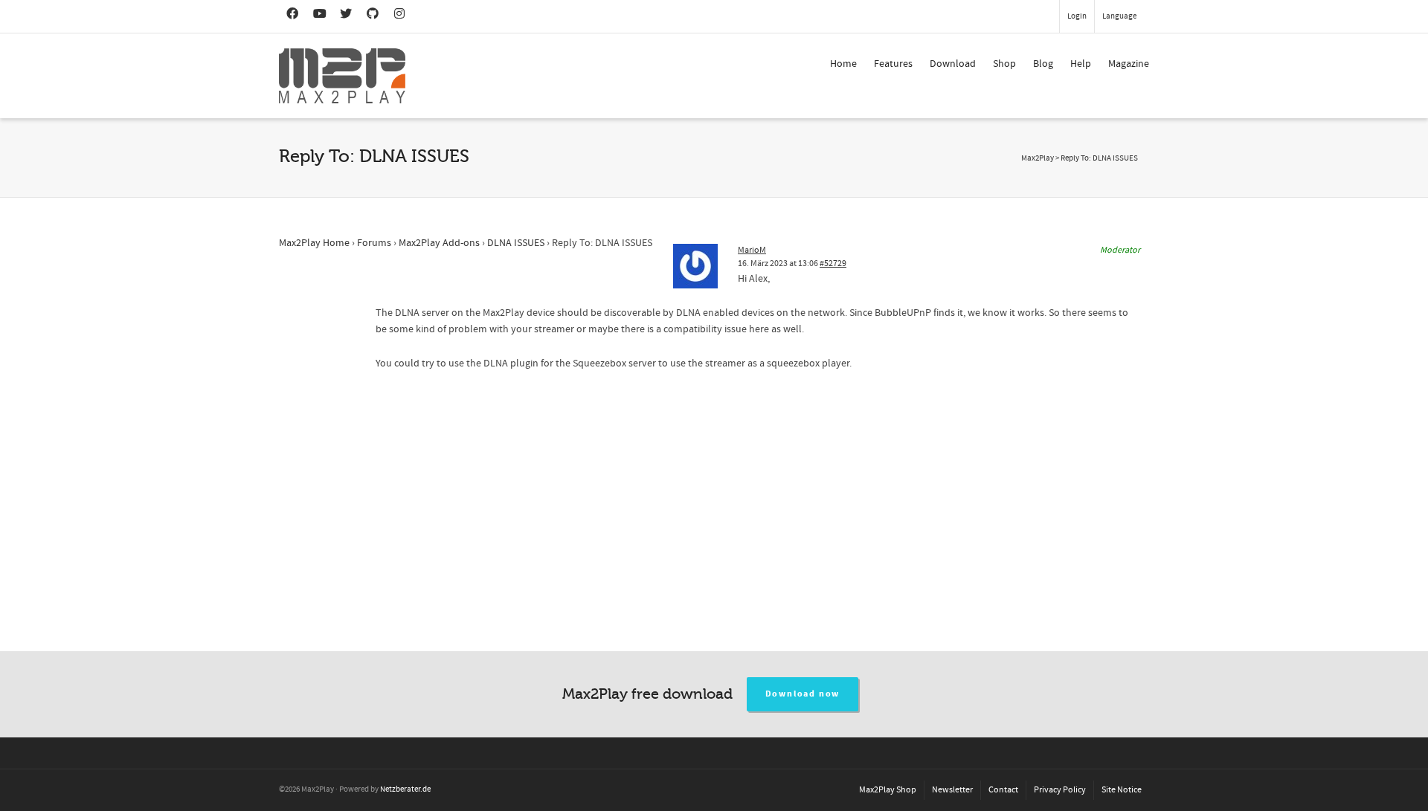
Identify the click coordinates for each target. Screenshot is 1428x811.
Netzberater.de (405, 789)
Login (1077, 16)
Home (843, 64)
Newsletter (952, 789)
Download (953, 64)
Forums (374, 243)
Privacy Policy (1060, 789)
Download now (802, 694)
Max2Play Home (314, 243)
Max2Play (1037, 158)
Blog (1043, 64)
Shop (1004, 64)
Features (893, 64)
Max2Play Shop (887, 789)
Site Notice (1121, 789)
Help (1080, 64)
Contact (1003, 789)
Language (1119, 16)
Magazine (1128, 64)
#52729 (833, 263)
